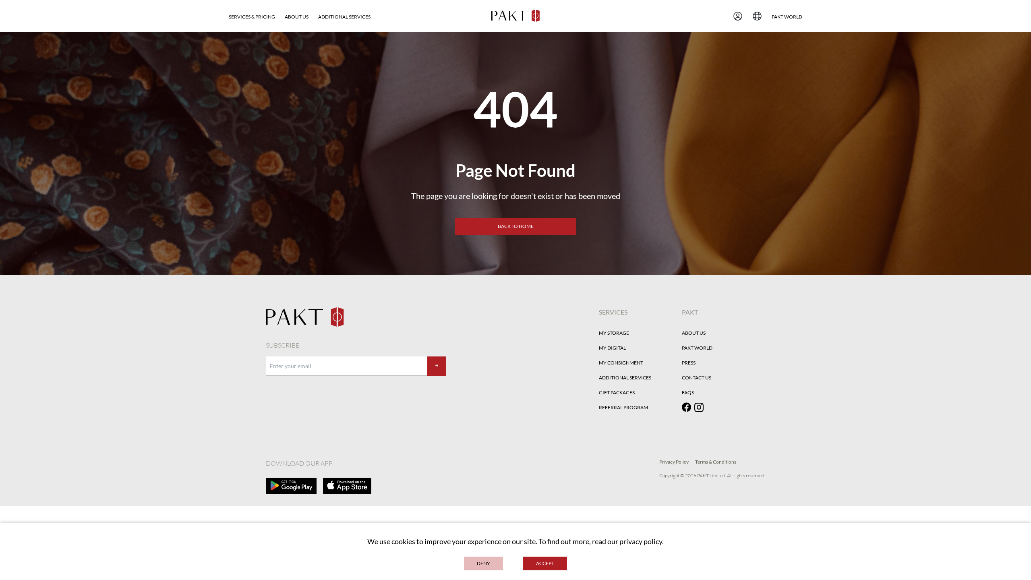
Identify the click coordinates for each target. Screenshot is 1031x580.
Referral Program (623, 407)
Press (689, 363)
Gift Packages (617, 392)
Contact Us (696, 378)
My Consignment (621, 363)
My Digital (612, 348)
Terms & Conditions (715, 462)
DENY (483, 563)
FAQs (688, 392)
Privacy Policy (674, 462)
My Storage (614, 333)
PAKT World (697, 348)
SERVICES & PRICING (252, 17)
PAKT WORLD (787, 17)
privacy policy (640, 541)
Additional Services (344, 17)
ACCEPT (545, 563)
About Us (296, 17)
